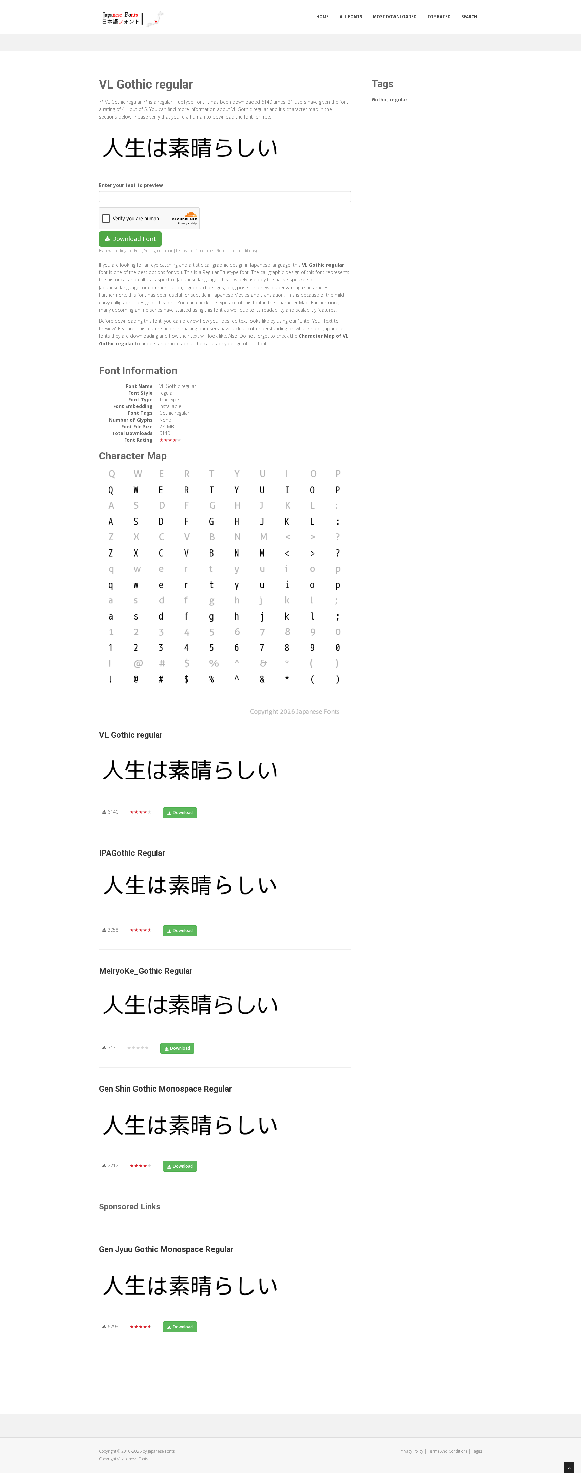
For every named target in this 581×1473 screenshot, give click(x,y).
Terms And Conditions (447, 1451)
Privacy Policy (411, 1451)
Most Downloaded (395, 17)
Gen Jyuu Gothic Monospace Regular (166, 1249)
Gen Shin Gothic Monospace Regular (165, 1089)
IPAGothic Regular (132, 853)
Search (469, 17)
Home (322, 17)
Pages (477, 1451)
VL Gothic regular (131, 735)
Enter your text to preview (131, 185)
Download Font (133, 239)
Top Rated (439, 17)
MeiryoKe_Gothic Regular (146, 971)
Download (183, 812)
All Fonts (351, 17)
